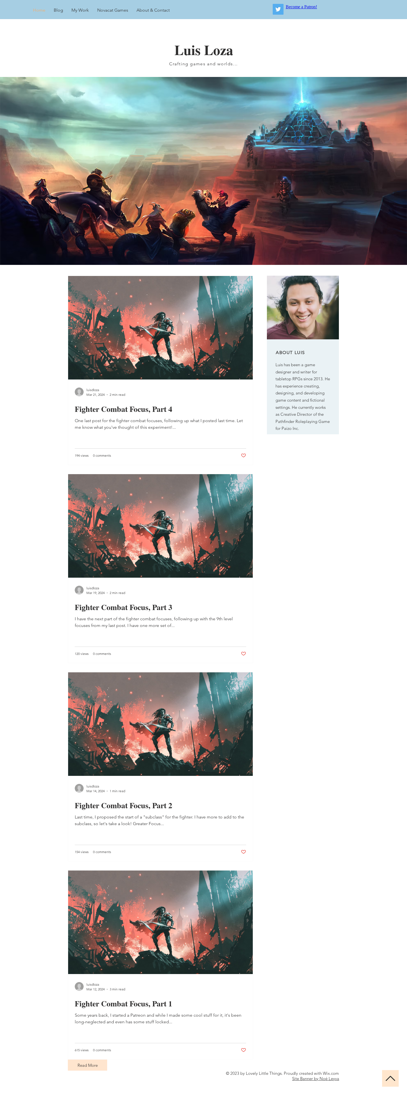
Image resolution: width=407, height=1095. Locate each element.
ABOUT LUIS (290, 352)
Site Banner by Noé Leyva (315, 1078)
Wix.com (331, 1073)
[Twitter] (278, 9)
